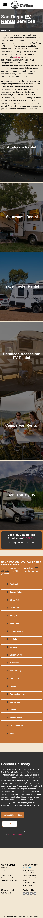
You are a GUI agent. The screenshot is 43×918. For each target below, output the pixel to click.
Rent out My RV (28, 885)
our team (16, 57)
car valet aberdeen (15, 834)
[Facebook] (24, 893)
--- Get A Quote (6, 30)
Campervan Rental (29, 883)
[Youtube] (31, 893)
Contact (3, 870)
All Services (27, 868)
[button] (5, 4)
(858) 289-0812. (29, 538)
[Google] (34, 893)
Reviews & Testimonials (9, 880)
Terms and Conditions (8, 878)
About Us (4, 868)
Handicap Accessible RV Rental (31, 879)
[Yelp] (27, 893)
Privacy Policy (6, 875)
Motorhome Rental (29, 873)
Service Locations (7, 873)
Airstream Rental (28, 870)
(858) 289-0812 (6, 893)
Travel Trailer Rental (29, 875)
